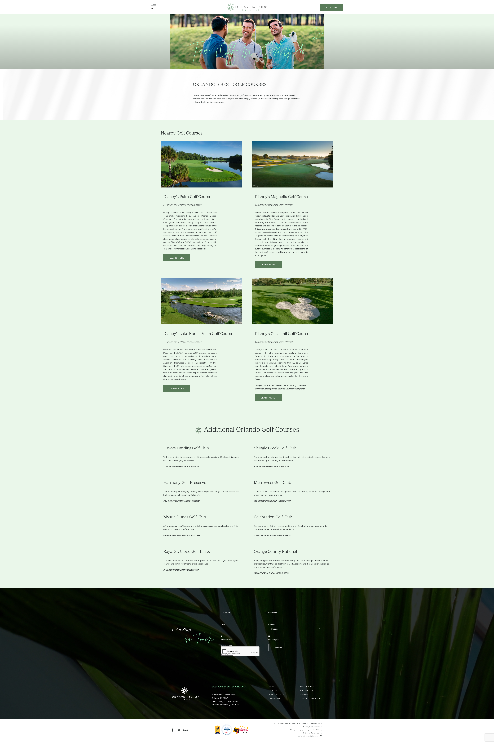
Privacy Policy (226, 639)
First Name (225, 612)
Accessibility (306, 691)
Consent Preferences (310, 699)
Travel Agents (276, 694)
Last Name (272, 612)
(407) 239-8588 (230, 701)
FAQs (271, 686)
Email (223, 624)
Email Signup (273, 639)
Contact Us (275, 699)
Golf (271, 703)
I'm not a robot (226, 645)
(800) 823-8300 (232, 704)
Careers (273, 691)
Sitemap (303, 694)
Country (271, 624)
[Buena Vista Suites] (247, 7)
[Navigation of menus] (153, 7)
